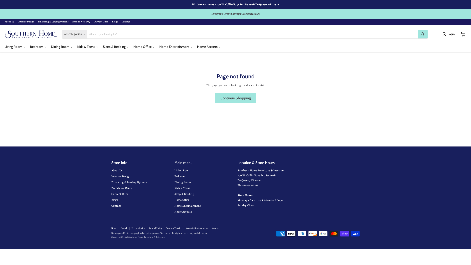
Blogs (115, 21)
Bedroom (37, 47)
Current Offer (101, 21)
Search (124, 228)
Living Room (14, 47)
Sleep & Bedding (114, 47)
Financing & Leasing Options (53, 21)
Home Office (142, 47)
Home (114, 228)
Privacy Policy (138, 228)
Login (451, 34)
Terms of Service (174, 228)
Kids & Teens (86, 47)
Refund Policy (155, 228)
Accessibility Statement (197, 228)
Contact (126, 21)
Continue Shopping (235, 98)
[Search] (423, 34)
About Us (9, 21)
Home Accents (207, 47)
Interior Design (26, 21)
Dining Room (60, 47)
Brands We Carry (81, 21)
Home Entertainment (174, 47)
